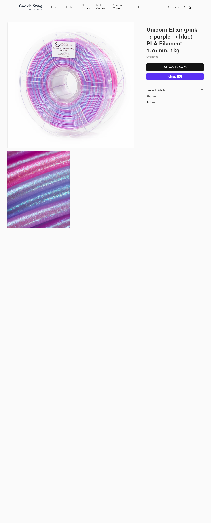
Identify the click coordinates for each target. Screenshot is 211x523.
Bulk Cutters (101, 7)
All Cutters (86, 7)
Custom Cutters (118, 7)
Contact (138, 7)
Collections (69, 7)
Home (53, 7)
